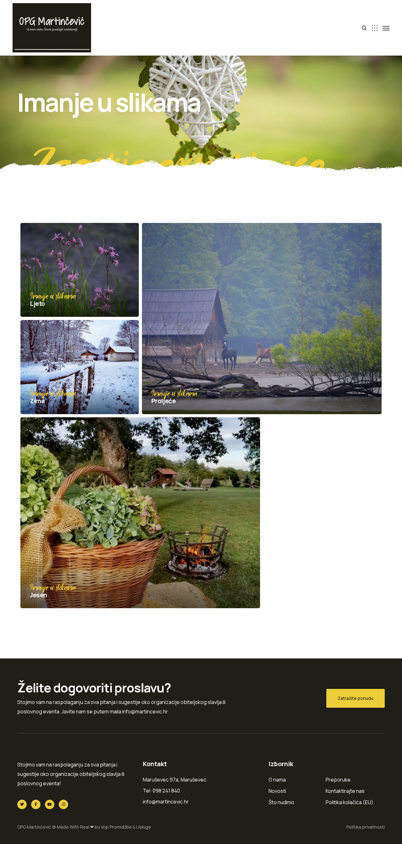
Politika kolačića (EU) (349, 802)
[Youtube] (49, 804)
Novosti (277, 790)
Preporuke (338, 779)
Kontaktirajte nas (345, 790)
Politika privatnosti (365, 827)
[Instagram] (63, 804)
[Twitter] (22, 804)
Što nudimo (281, 802)
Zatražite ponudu (355, 698)
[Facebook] (36, 804)
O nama (277, 779)
